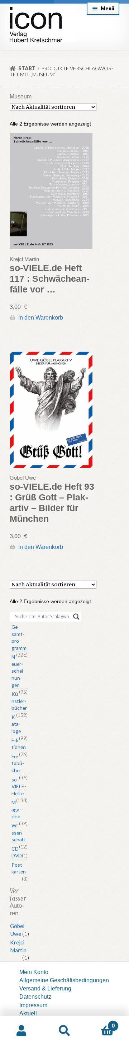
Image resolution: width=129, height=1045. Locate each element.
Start (26, 68)
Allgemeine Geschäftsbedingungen (64, 980)
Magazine (16, 809)
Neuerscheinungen (18, 671)
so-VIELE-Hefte (18, 786)
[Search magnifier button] (76, 617)
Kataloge (16, 724)
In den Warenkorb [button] (40, 317)
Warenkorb (100, 1022)
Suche (64, 1030)
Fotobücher (17, 763)
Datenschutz (35, 996)
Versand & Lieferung (45, 988)
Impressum (33, 1005)
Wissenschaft (18, 832)
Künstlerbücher (19, 701)
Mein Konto (33, 972)
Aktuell (28, 1013)
